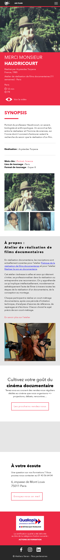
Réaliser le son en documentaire (20, 269)
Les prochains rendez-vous (30, 406)
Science (29, 161)
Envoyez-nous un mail (27, 496)
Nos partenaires (39, 556)
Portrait (20, 161)
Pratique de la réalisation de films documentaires (29, 265)
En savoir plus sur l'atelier (17, 317)
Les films (19, 3)
